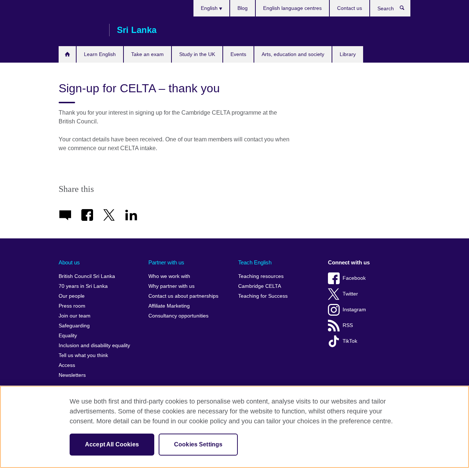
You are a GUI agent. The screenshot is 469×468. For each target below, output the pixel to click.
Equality (68, 335)
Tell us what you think (83, 355)
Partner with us (166, 262)
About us (69, 262)
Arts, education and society (293, 54)
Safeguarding (74, 325)
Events (238, 54)
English (210, 8)
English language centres (292, 8)
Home (67, 54)
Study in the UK (197, 54)
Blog (242, 8)
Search (405, 9)
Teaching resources (261, 276)
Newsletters (72, 375)
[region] (234, 427)
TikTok (350, 341)
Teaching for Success (263, 296)
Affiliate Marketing (169, 306)
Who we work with (169, 276)
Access (67, 365)
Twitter (350, 294)
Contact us (349, 8)
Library (348, 54)
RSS (348, 325)
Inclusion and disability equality (94, 345)
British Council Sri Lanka (80, 30)
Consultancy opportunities (178, 316)
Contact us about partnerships (183, 296)
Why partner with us (171, 286)
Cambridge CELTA (259, 286)
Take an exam (147, 54)
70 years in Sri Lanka (83, 286)
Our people (72, 296)
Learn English (100, 54)
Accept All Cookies (112, 444)
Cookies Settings (198, 444)
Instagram (354, 309)
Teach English (255, 262)
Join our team (75, 316)
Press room (72, 306)
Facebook (354, 278)
